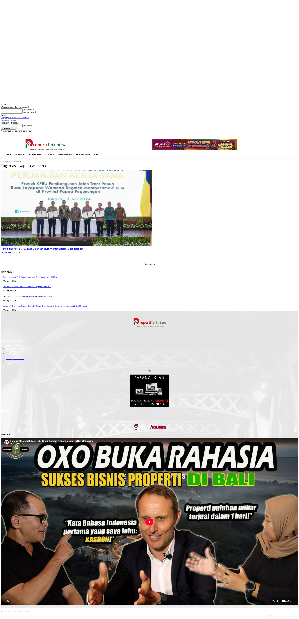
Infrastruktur (7, 244)
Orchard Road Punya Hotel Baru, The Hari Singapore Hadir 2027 (27, 287)
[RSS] (290, 134)
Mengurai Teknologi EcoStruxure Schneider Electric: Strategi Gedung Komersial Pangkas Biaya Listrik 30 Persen (45, 306)
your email (27, 125)
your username (29, 109)
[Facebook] (280, 134)
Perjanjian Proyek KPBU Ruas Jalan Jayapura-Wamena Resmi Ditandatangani (42, 248)
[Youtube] (296, 134)
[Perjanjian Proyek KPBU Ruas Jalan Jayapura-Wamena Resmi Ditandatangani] (76, 208)
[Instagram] (283, 134)
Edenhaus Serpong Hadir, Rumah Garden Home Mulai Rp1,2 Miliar (28, 296)
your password (29, 112)
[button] (103, 154)
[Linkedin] (287, 134)
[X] (293, 134)
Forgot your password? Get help (15, 117)
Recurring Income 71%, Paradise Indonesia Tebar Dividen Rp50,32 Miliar (30, 277)
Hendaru (5, 252)
